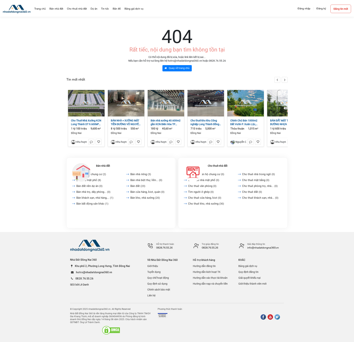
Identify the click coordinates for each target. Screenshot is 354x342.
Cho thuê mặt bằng (255, 180)
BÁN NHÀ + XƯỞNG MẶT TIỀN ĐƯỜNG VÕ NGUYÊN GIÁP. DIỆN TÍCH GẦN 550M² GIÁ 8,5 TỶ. (126, 122)
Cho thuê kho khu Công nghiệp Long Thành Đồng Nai (204, 122)
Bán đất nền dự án (89, 186)
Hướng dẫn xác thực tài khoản (210, 277)
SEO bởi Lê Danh (79, 284)
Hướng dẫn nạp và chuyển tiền (210, 283)
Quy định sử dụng (157, 283)
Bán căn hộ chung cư (91, 174)
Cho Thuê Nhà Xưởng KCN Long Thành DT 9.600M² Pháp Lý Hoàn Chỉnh (86, 122)
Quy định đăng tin (248, 271)
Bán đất (137, 186)
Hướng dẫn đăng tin (204, 266)
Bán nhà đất (103, 165)
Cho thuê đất (252, 192)
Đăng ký (321, 8)
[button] (285, 80)
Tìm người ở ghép (201, 192)
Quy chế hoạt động (158, 277)
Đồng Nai (76, 133)
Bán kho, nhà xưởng (145, 197)
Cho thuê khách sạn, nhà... (260, 197)
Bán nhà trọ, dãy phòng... (93, 192)
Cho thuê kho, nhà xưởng (206, 203)
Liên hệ (151, 295)
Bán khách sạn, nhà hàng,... (94, 197)
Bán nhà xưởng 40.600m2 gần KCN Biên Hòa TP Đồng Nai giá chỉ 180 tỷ (166, 122)
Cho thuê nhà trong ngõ (258, 174)
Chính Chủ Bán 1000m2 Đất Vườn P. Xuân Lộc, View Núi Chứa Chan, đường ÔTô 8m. (243, 122)
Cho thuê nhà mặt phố (203, 180)
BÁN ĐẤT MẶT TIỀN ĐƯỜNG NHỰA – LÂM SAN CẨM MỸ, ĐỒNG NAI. (285, 122)
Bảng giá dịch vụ (247, 266)
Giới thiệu (152, 266)
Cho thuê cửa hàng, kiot (204, 197)
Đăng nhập (304, 8)
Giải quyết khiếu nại (249, 277)
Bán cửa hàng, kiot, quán (147, 192)
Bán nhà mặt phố (88, 180)
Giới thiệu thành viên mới (252, 283)
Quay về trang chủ (179, 68)
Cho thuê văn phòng (202, 186)
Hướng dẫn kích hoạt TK (207, 271)
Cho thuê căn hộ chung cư (206, 174)
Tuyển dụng (154, 271)
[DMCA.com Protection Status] (111, 330)
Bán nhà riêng (140, 174)
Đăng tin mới (341, 8)
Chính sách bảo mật (158, 289)
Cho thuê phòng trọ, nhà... (260, 186)
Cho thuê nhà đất (218, 165)
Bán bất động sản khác (92, 203)
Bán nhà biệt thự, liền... (146, 180)
